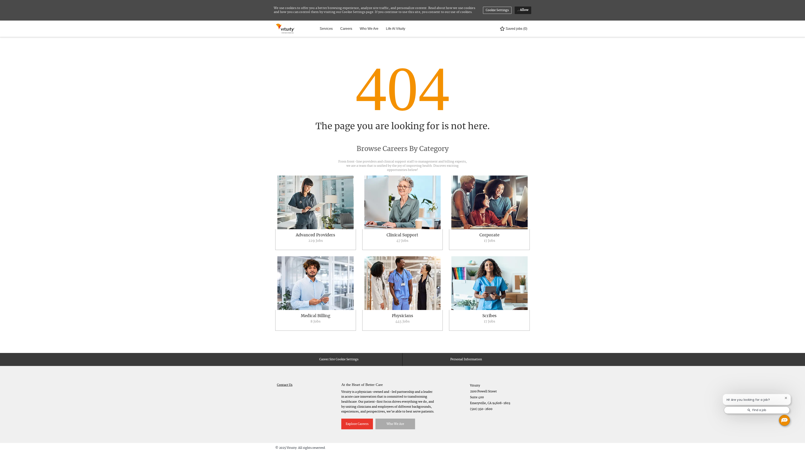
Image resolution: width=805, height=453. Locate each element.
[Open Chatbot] (784, 420)
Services (326, 28)
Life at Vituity (395, 28)
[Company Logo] (285, 29)
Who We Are (369, 28)
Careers (346, 28)
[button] (497, 10)
